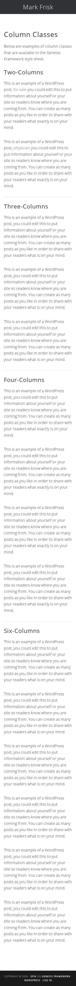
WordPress (32, 980)
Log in (47, 980)
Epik (33, 976)
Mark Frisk (38, 7)
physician (21, 147)
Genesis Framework (56, 976)
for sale (20, 89)
